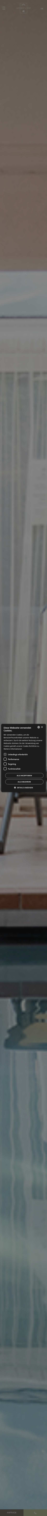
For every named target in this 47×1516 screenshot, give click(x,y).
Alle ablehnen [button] (24, 782)
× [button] (42, 727)
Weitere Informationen (13, 749)
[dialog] (23, 758)
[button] (23, 787)
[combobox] (38, 727)
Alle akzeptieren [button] (24, 775)
